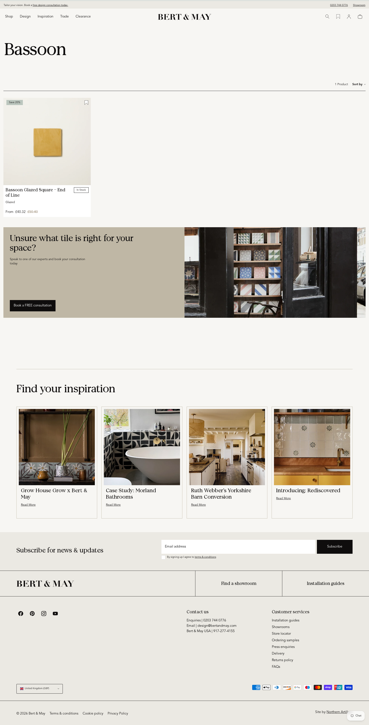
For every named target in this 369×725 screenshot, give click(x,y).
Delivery (278, 653)
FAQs (276, 667)
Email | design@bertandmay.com (212, 626)
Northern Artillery (340, 712)
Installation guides (325, 583)
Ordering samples (285, 640)
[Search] (327, 16)
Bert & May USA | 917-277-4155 (211, 631)
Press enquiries (283, 647)
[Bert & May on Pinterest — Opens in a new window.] (32, 613)
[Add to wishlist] (86, 102)
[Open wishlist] (338, 16)
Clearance (83, 16)
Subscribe (334, 546)
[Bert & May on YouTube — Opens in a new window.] (55, 613)
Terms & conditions (64, 713)
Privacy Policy (118, 713)
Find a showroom (238, 583)
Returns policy (282, 660)
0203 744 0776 (339, 4)
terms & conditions (205, 557)
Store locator (281, 634)
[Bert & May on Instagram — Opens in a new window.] (44, 613)
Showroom (359, 4)
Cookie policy (93, 713)
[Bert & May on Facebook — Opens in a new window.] (20, 613)
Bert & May (37, 713)
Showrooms (281, 627)
